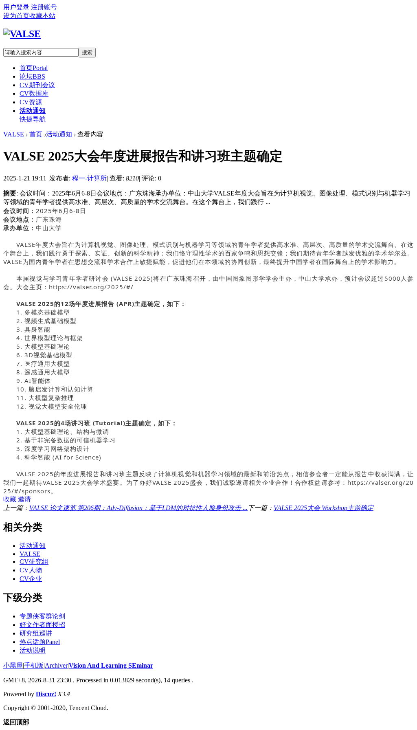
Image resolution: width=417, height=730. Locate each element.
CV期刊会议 (37, 84)
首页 (34, 67)
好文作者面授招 (42, 624)
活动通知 (33, 110)
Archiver (56, 665)
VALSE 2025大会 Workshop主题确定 (323, 507)
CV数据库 (34, 93)
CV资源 (31, 102)
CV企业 (31, 578)
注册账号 (44, 7)
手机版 (34, 665)
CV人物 (31, 570)
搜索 (87, 52)
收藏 (9, 499)
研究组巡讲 (36, 633)
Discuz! (46, 693)
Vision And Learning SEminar (111, 665)
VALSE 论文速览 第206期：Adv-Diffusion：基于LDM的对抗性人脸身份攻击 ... (138, 507)
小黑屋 (13, 665)
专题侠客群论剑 (42, 616)
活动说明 (33, 650)
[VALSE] (22, 34)
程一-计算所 (89, 178)
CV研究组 (34, 561)
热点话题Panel (40, 641)
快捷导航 (33, 119)
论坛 (32, 76)
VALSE (13, 134)
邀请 (24, 499)
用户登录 (16, 7)
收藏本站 (42, 15)
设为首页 (16, 15)
